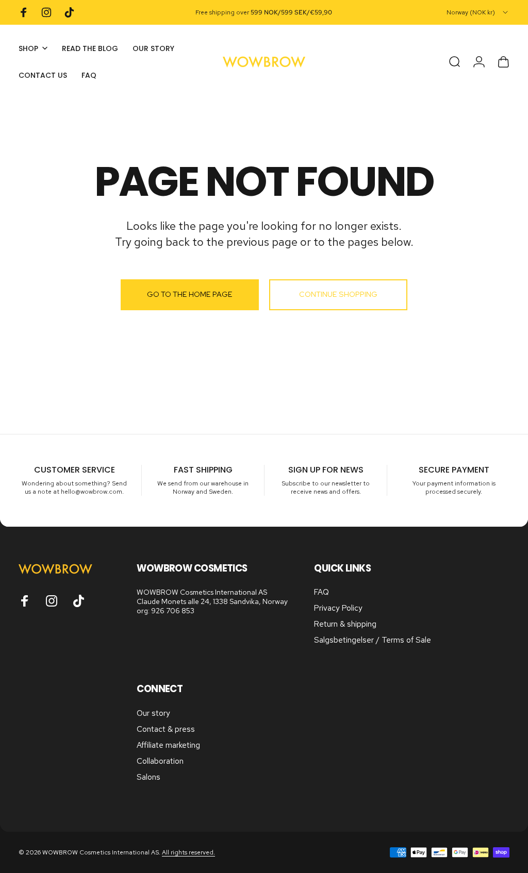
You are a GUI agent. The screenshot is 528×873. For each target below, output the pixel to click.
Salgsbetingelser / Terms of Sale (372, 640)
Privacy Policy (338, 608)
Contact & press (166, 729)
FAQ (321, 592)
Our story (153, 713)
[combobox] (478, 12)
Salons (148, 777)
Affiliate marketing (168, 745)
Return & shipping (345, 624)
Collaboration (160, 761)
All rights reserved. (188, 852)
